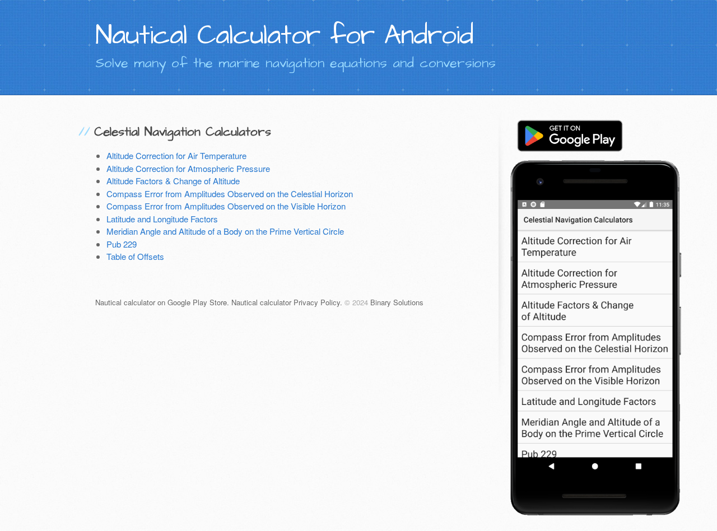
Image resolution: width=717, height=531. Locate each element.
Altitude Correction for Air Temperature (176, 155)
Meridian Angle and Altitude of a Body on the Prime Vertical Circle (225, 231)
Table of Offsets (135, 256)
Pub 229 (121, 244)
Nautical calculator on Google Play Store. (162, 302)
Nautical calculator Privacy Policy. (286, 302)
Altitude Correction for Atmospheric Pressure (188, 168)
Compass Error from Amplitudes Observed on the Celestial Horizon (229, 193)
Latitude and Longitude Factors (162, 219)
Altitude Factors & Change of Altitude (173, 181)
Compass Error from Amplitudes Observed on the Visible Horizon (226, 206)
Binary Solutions (396, 302)
